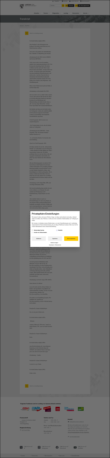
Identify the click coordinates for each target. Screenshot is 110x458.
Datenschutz (58, 245)
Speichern (55, 238)
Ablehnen (38, 238)
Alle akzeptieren (71, 238)
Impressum (51, 245)
